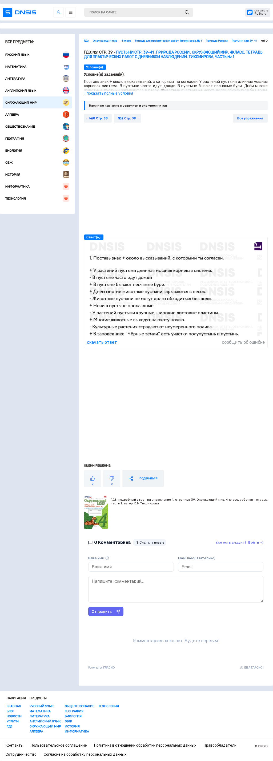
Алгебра (12, 114)
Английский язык (20, 90)
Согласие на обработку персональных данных (85, 754)
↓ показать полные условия (108, 93)
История (12, 174)
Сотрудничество (21, 754)
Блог (10, 711)
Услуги (13, 721)
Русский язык (17, 54)
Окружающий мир (21, 102)
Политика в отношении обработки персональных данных (145, 745)
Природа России (173, 52)
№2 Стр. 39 (127, 118)
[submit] (186, 12)
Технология (15, 198)
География (14, 138)
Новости (14, 716)
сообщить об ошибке (243, 342)
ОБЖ (9, 162)
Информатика (17, 186)
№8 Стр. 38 (98, 118)
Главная (14, 706)
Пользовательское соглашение (59, 745)
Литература (15, 78)
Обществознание (20, 126)
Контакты (14, 745)
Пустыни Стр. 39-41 (135, 52)
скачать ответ (102, 342)
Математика (15, 66)
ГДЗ (10, 726)
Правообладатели (220, 745)
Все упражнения (250, 118)
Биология (13, 150)
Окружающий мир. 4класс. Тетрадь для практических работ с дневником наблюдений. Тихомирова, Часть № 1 (173, 54)
